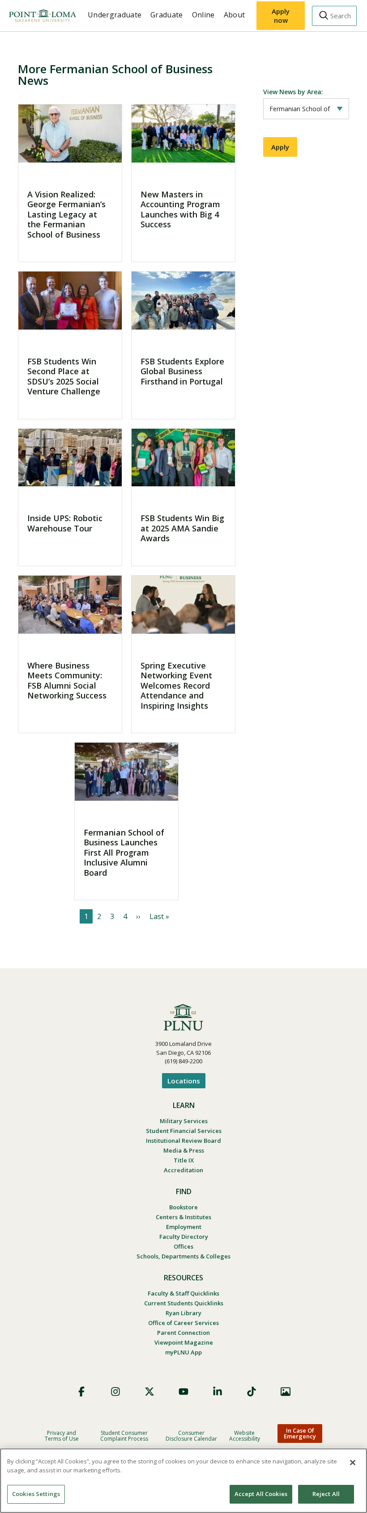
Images (285, 1391)
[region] (183, 1480)
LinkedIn (217, 1391)
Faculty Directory (183, 1237)
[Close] (353, 1462)
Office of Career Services (183, 1323)
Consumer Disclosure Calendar (191, 1435)
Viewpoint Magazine (183, 1342)
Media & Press (183, 1150)
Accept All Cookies (261, 1494)
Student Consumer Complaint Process (124, 1435)
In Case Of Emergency (300, 1433)
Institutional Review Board (183, 1141)
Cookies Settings (36, 1494)
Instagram (115, 1391)
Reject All (326, 1494)
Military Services (184, 1121)
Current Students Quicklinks (183, 1303)
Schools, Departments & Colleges (183, 1256)
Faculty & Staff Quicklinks (183, 1293)
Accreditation (183, 1170)
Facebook (81, 1391)
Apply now (281, 16)
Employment (183, 1227)
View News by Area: (293, 92)
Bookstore (183, 1207)
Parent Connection (183, 1333)
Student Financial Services (184, 1131)
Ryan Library (183, 1313)
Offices (183, 1246)
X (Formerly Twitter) (149, 1391)
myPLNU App (183, 1352)
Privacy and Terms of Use (62, 1435)
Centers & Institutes (183, 1217)
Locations (183, 1080)
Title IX (184, 1160)
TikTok (251, 1391)
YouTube (183, 1391)
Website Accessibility (244, 1435)
